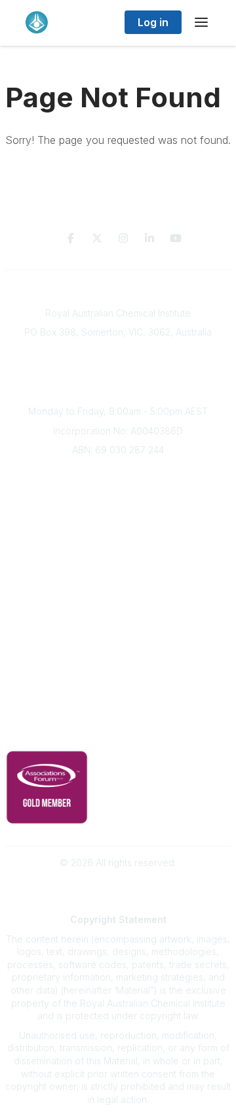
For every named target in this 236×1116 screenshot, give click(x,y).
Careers (118, 570)
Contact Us (118, 689)
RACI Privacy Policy (118, 733)
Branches (118, 492)
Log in (153, 22)
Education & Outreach (118, 593)
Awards (118, 550)
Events (118, 531)
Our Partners (118, 632)
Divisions (118, 511)
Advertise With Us (118, 651)
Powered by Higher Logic (118, 885)
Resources (118, 612)
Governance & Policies (118, 713)
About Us (118, 473)
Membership (118, 670)
